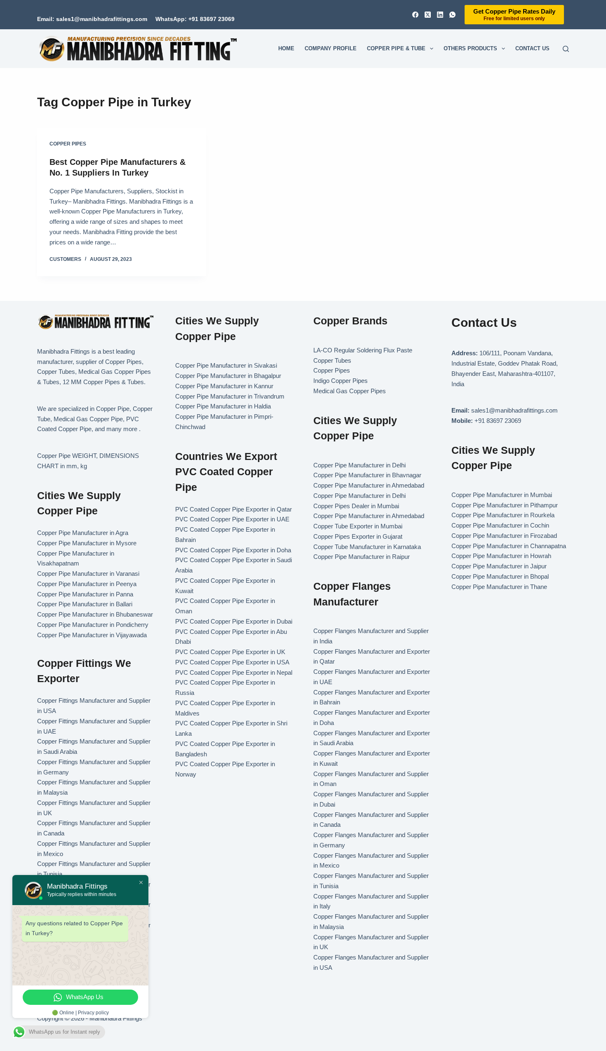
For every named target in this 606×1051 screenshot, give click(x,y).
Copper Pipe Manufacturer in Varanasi (88, 573)
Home (286, 48)
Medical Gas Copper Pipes (349, 390)
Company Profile (331, 48)
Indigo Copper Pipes (340, 380)
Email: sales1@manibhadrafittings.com (92, 19)
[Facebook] (415, 15)
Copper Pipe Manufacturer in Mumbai (501, 494)
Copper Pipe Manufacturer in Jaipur (499, 566)
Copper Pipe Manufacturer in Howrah (501, 555)
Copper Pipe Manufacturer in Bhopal (500, 576)
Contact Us (532, 48)
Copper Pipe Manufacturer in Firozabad (504, 535)
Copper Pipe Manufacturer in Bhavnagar (367, 475)
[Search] (566, 49)
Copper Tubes (332, 360)
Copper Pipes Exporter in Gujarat (357, 536)
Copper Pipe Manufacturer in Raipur (361, 556)
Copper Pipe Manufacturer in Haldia (223, 406)
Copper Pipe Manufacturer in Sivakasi (226, 365)
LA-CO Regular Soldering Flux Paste (362, 350)
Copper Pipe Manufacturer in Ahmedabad (368, 485)
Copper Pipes (67, 144)
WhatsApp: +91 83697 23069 (195, 19)
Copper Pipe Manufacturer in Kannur (224, 385)
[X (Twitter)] (428, 15)
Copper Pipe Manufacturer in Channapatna (508, 545)
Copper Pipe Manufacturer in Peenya (86, 583)
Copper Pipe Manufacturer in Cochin (500, 525)
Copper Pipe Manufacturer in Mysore (86, 543)
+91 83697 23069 (497, 420)
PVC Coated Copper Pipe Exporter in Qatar (233, 509)
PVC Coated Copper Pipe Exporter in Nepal (233, 672)
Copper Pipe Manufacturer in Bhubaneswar (95, 614)
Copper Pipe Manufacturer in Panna (85, 594)
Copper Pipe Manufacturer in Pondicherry (92, 624)
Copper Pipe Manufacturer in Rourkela (502, 514)
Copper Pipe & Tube (396, 48)
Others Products (470, 48)
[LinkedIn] (440, 15)
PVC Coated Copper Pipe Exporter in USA (232, 662)
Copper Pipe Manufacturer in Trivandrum (229, 396)
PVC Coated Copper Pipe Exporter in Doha (233, 550)
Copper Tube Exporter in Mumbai (357, 526)
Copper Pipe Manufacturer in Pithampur (504, 505)
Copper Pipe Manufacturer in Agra (82, 532)
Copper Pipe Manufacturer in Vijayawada (92, 634)
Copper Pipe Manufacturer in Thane (500, 586)
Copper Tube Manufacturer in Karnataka (367, 546)
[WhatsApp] (452, 15)
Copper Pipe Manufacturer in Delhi (359, 465)
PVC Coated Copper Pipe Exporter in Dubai (233, 621)
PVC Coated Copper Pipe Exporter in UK (230, 651)
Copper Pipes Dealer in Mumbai (356, 505)
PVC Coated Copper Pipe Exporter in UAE (232, 519)
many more (121, 428)
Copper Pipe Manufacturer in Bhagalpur (228, 375)
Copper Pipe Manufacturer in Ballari (84, 604)
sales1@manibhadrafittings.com (514, 410)
